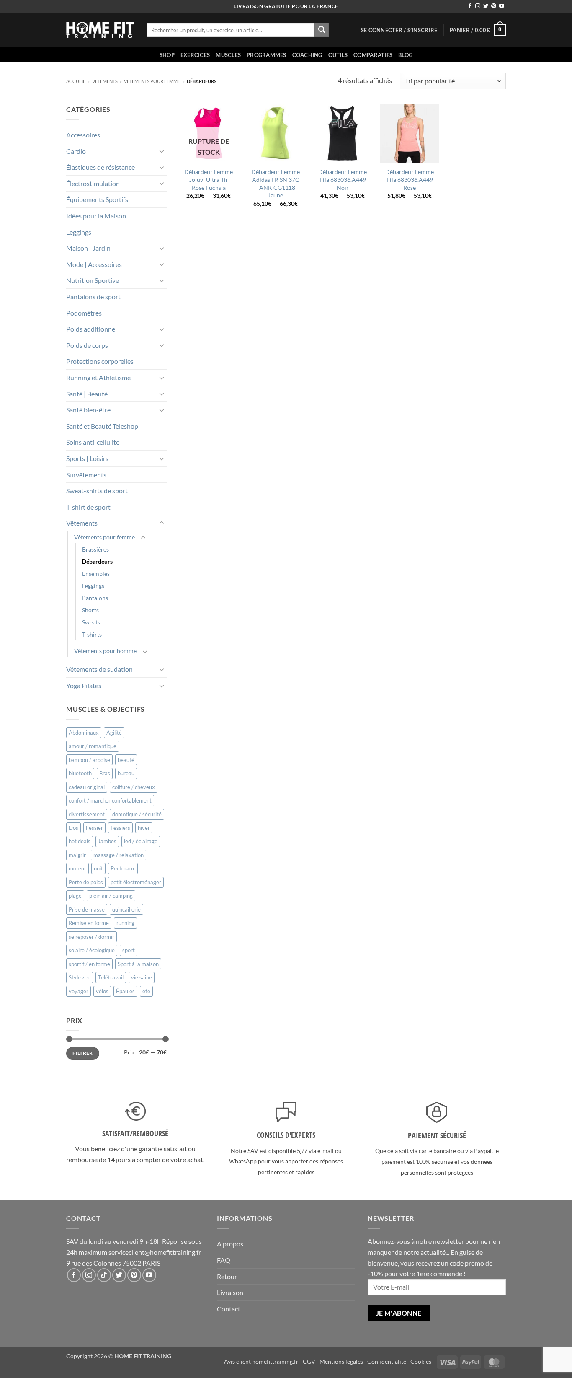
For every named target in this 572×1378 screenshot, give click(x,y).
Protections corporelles (100, 361)
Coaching (307, 55)
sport (128, 950)
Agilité (114, 732)
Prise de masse (87, 909)
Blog (405, 55)
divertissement (87, 814)
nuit (98, 868)
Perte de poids (86, 882)
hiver (144, 827)
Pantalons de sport (93, 296)
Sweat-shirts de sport (97, 491)
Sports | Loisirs (87, 458)
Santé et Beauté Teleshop (102, 426)
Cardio (76, 151)
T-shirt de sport (88, 507)
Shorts (90, 610)
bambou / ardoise (89, 759)
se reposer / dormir (91, 936)
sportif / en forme (89, 964)
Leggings (78, 232)
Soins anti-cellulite (92, 442)
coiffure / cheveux (133, 787)
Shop (167, 55)
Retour (227, 1276)
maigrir (77, 855)
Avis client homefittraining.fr (261, 1361)
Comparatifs (372, 55)
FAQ (223, 1260)
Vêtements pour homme (105, 650)
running (125, 923)
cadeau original (87, 787)
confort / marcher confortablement (110, 800)
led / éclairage (140, 841)
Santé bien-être (88, 410)
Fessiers (120, 827)
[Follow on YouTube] (501, 6)
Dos (73, 827)
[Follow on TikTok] (104, 1275)
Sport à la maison (138, 964)
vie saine (141, 977)
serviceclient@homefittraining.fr (154, 1252)
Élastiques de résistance (100, 167)
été (146, 991)
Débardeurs (97, 561)
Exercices (195, 55)
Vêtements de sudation (99, 669)
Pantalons (95, 597)
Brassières (95, 549)
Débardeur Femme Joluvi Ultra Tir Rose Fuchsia (208, 179)
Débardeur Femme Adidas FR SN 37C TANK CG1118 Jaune (275, 183)
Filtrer (82, 1053)
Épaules (125, 991)
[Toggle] (162, 151)
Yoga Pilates (83, 685)
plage (75, 895)
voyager (78, 991)
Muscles (228, 55)
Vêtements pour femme (152, 81)
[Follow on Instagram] (477, 6)
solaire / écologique (92, 950)
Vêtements (105, 81)
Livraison (230, 1292)
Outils (338, 55)
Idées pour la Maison (96, 216)
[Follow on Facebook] (469, 6)
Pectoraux (123, 868)
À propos (230, 1244)
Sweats (91, 622)
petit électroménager (136, 882)
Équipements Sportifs (97, 199)
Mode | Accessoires (94, 264)
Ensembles (96, 573)
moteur (77, 868)
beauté (126, 759)
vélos (102, 991)
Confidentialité (386, 1361)
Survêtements (86, 475)
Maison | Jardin (88, 248)
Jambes (107, 841)
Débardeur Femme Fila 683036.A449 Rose (409, 179)
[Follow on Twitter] (485, 6)
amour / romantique (92, 746)
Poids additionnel (91, 329)
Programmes (266, 55)
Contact (228, 1309)
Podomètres (84, 313)
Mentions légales (341, 1361)
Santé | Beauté (87, 394)
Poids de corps (87, 345)
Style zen (79, 977)
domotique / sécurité (137, 814)
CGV (309, 1361)
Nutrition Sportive (92, 280)
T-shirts (92, 634)
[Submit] (321, 30)
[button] (399, 30)
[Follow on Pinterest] (493, 6)
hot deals (79, 841)
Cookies (420, 1361)
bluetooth (80, 773)
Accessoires (83, 135)
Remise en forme (89, 923)
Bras (104, 773)
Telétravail (111, 977)
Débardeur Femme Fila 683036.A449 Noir (342, 179)
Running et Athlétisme (98, 377)
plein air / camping (111, 895)
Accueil (75, 81)
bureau (126, 773)
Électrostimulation (93, 183)
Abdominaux (84, 732)
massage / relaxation (118, 855)
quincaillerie (126, 909)
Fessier (94, 827)
